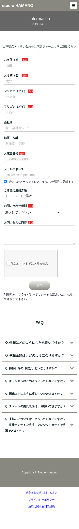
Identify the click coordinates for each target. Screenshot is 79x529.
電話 (28, 196)
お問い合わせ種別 (15, 205)
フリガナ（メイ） (15, 106)
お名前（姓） (12, 59)
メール (12, 196)
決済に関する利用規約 (41, 506)
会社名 (8, 122)
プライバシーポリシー (41, 499)
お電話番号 (11, 153)
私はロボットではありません (29, 263)
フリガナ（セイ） (15, 91)
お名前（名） (12, 75)
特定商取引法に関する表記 (41, 492)
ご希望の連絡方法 (15, 190)
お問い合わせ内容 (15, 222)
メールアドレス (14, 169)
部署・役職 (11, 137)
